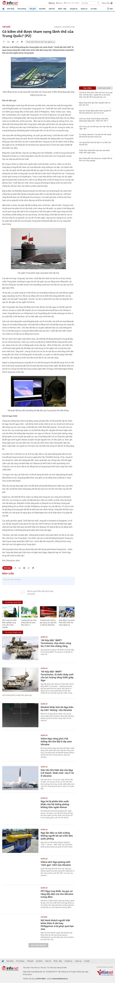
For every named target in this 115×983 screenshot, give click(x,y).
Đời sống (10, 9)
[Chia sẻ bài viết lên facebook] (4, 42)
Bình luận (7, 568)
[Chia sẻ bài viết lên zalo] (8, 42)
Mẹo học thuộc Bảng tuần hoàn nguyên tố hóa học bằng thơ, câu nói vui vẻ (95, 112)
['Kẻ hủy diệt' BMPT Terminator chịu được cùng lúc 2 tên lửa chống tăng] (20, 648)
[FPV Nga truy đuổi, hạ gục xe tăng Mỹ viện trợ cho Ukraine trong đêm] (20, 899)
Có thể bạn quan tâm (13, 602)
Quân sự (84, 9)
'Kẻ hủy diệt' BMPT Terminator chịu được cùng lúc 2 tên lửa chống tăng (56, 643)
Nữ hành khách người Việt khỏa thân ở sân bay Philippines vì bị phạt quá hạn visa (57, 925)
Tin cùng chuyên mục (13, 632)
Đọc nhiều (87, 88)
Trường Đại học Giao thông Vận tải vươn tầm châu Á (29, 622)
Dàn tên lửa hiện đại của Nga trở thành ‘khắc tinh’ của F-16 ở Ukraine (57, 772)
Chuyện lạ (73, 9)
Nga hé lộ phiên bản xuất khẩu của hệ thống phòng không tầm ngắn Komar (55, 804)
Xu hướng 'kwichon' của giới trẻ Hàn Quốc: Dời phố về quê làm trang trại (95, 135)
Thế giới (32, 9)
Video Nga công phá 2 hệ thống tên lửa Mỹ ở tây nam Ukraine (56, 741)
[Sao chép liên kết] (17, 42)
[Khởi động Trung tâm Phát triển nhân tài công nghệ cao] (67, 611)
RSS (111, 9)
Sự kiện (94, 9)
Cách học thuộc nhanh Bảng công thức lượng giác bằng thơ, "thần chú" (93, 119)
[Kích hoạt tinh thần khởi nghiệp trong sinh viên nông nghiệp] (10, 611)
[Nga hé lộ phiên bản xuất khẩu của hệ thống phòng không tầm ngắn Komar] (20, 809)
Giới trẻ (52, 9)
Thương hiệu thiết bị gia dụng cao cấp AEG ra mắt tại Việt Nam (48, 622)
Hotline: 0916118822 (72, 3)
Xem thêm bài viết (38, 945)
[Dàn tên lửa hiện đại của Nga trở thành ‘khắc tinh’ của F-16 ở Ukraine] (20, 778)
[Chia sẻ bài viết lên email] (13, 42)
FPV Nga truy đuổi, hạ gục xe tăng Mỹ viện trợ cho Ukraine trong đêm (57, 894)
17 (107, 121)
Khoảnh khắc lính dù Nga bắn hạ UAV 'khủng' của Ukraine (57, 709)
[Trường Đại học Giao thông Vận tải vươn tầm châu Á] (29, 611)
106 (85, 145)
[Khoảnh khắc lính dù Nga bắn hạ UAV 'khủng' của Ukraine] (20, 715)
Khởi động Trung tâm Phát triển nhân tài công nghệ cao (67, 622)
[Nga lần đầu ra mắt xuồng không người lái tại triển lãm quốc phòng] (20, 841)
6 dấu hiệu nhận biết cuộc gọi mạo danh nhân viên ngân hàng (94, 151)
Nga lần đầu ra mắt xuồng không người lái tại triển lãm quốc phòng (57, 835)
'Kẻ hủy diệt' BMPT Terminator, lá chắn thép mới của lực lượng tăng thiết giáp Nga (57, 676)
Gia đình (42, 9)
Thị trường (22, 9)
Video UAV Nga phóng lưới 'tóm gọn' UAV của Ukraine (56, 863)
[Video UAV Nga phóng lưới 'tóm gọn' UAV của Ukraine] (20, 870)
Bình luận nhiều (104, 88)
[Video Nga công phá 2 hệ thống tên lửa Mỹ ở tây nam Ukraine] (20, 747)
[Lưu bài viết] (22, 42)
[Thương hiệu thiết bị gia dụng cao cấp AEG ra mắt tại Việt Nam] (48, 611)
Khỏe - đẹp (62, 9)
